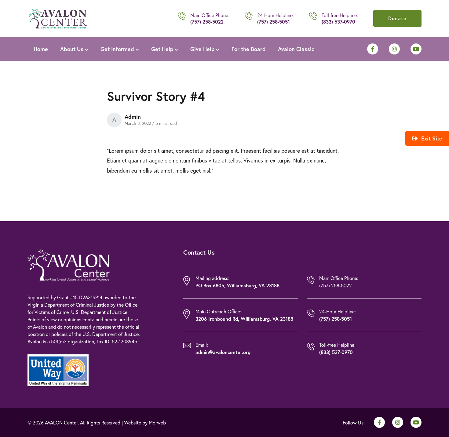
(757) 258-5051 (273, 21)
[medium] (372, 48)
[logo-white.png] (68, 264)
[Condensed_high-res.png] (57, 17)
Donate (397, 18)
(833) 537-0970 (338, 21)
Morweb (157, 422)
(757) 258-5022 (207, 21)
